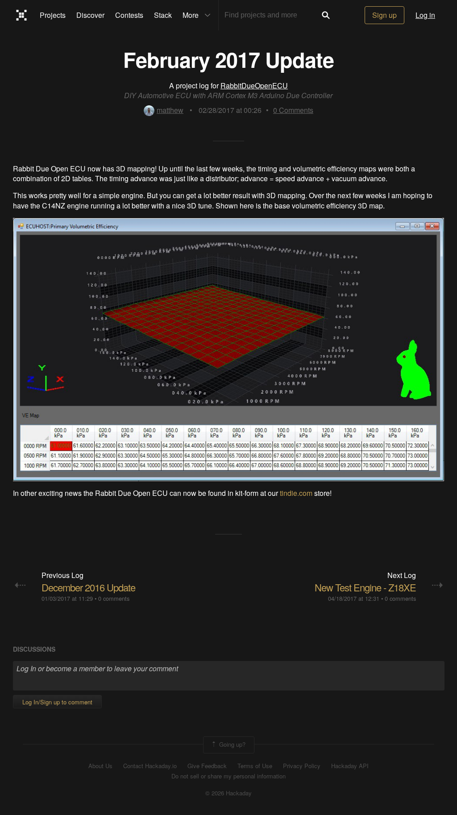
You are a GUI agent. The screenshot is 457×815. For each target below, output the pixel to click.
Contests (129, 15)
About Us (100, 766)
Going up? (231, 744)
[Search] (326, 15)
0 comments (113, 598)
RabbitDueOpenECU (254, 85)
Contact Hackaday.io (150, 766)
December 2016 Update (88, 587)
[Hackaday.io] (21, 15)
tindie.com (296, 493)
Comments (293, 110)
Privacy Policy (301, 766)
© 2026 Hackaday (228, 793)
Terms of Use (254, 766)
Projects (53, 15)
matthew (170, 110)
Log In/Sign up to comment (57, 702)
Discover (90, 15)
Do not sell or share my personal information (228, 776)
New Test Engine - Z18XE (365, 587)
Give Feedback (207, 766)
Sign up (384, 15)
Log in (425, 15)
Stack (163, 15)
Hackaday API (350, 766)
